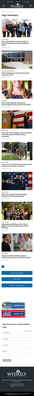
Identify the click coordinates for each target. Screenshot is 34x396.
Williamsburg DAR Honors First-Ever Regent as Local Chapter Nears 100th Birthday (15, 226)
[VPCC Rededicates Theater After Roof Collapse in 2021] (17, 60)
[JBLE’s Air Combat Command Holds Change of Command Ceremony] (17, 181)
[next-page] (12, 266)
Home (3, 11)
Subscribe (26, 1)
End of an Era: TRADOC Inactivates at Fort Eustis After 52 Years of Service (17, 165)
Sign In (18, 1)
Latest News (5, 39)
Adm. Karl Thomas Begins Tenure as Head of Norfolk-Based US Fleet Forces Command (16, 134)
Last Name (5, 345)
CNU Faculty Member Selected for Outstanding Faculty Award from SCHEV (16, 104)
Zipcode (5, 351)
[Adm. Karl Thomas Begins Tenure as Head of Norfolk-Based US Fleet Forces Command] (17, 119)
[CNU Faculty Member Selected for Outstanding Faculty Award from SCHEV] (17, 89)
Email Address (7, 332)
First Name (5, 339)
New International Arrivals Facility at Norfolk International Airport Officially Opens (15, 43)
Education (4, 100)
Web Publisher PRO (22, 394)
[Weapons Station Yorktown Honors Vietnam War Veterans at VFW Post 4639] (17, 242)
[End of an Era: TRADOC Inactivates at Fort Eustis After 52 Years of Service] (17, 151)
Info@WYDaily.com (19, 386)
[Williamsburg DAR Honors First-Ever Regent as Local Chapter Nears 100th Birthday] (17, 211)
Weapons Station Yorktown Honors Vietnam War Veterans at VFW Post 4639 (16, 256)
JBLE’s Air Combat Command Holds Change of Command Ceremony (14, 195)
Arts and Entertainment (8, 70)
